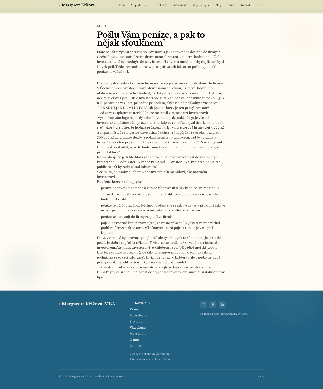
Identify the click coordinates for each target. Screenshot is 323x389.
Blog (218, 5)
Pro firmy (161, 5)
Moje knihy (199, 5)
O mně (230, 5)
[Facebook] (212, 304)
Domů (121, 5)
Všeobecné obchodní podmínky (149, 354)
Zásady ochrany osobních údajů (150, 359)
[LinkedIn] (222, 304)
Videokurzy (179, 5)
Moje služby (138, 5)
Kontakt (245, 5)
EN (260, 5)
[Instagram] (203, 304)
